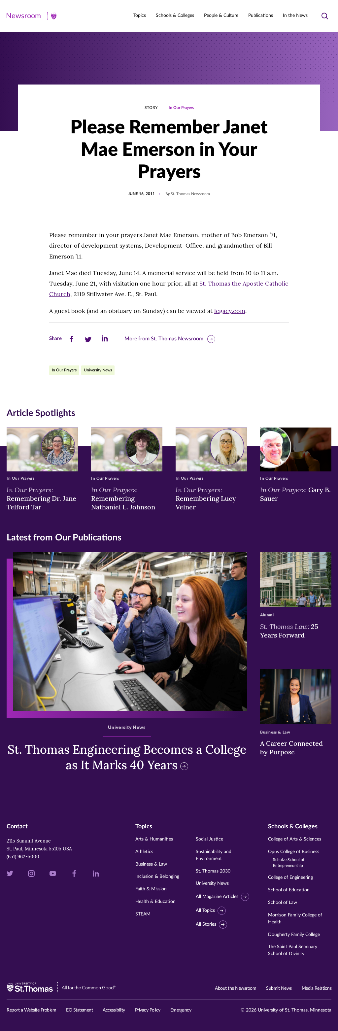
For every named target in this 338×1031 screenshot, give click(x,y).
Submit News (279, 988)
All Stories (206, 924)
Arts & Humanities (154, 839)
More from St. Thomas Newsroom (163, 338)
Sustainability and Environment (213, 855)
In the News (295, 15)
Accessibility (114, 1010)
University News (98, 370)
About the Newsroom (235, 988)
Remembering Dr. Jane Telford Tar (41, 498)
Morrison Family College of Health (295, 918)
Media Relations (317, 988)
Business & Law (151, 864)
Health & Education (155, 901)
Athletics (144, 851)
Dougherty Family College (294, 934)
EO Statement (79, 1010)
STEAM (143, 914)
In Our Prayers (181, 108)
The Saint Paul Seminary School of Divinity (292, 950)
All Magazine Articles (217, 896)
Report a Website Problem (31, 1010)
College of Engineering (290, 877)
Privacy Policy (147, 1010)
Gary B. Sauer (295, 493)
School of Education (289, 890)
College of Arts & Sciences (294, 839)
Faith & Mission (151, 889)
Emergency (180, 1010)
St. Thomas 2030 (213, 871)
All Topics (205, 910)
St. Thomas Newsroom (190, 194)
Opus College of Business (293, 858)
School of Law (282, 902)
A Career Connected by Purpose (291, 747)
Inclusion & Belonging (157, 876)
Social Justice (209, 839)
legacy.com (229, 311)
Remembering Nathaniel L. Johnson (123, 498)
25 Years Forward (289, 630)
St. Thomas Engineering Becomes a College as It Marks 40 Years (127, 757)
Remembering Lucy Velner (206, 498)
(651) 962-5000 (23, 857)
